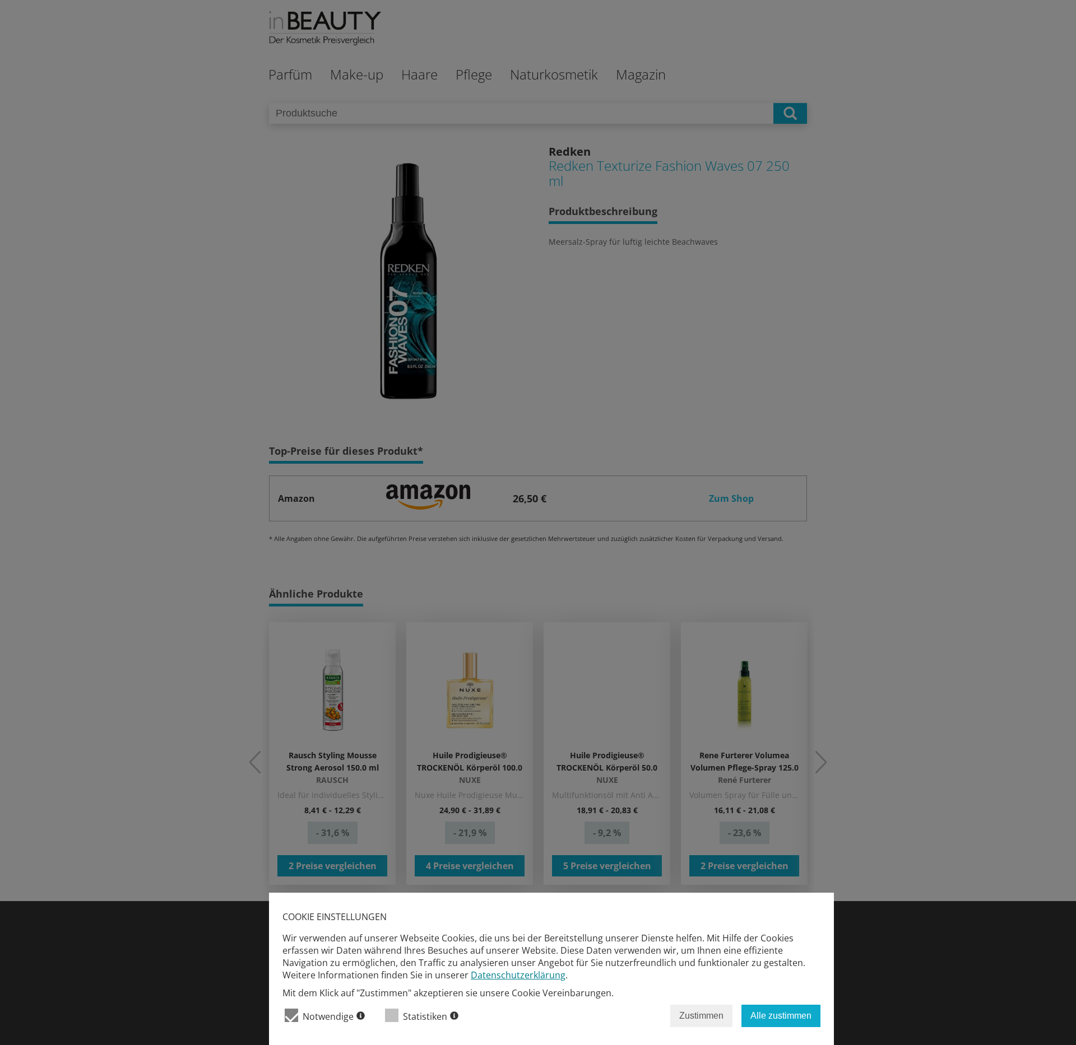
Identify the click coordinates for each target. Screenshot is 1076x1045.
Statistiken (425, 1016)
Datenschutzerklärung (518, 975)
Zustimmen (701, 1015)
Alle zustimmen (780, 1015)
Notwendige (328, 1016)
